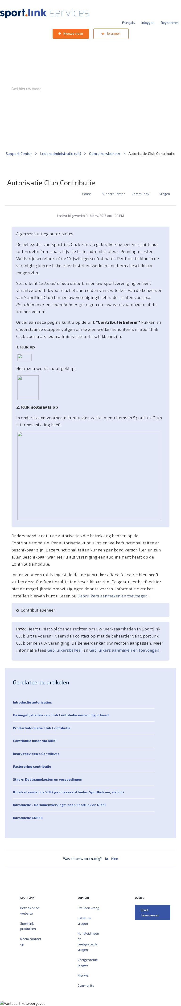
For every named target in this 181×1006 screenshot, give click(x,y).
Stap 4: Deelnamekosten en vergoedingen (47, 779)
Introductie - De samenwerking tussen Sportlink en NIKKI (59, 805)
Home (86, 194)
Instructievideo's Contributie (36, 754)
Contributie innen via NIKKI (34, 741)
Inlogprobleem (117, 109)
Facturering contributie (32, 766)
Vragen (164, 194)
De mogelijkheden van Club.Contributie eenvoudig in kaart (61, 715)
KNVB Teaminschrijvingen (80, 109)
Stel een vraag (88, 908)
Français (128, 23)
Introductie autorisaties (32, 702)
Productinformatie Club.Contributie (41, 728)
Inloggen (147, 23)
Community (140, 194)
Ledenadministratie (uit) (61, 153)
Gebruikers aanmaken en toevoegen (113, 595)
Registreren (170, 23)
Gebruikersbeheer (147, 109)
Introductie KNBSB (28, 818)
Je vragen (113, 33)
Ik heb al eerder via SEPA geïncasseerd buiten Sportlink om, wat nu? (68, 792)
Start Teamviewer (150, 912)
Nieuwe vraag (73, 33)
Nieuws (83, 975)
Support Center (19, 153)
